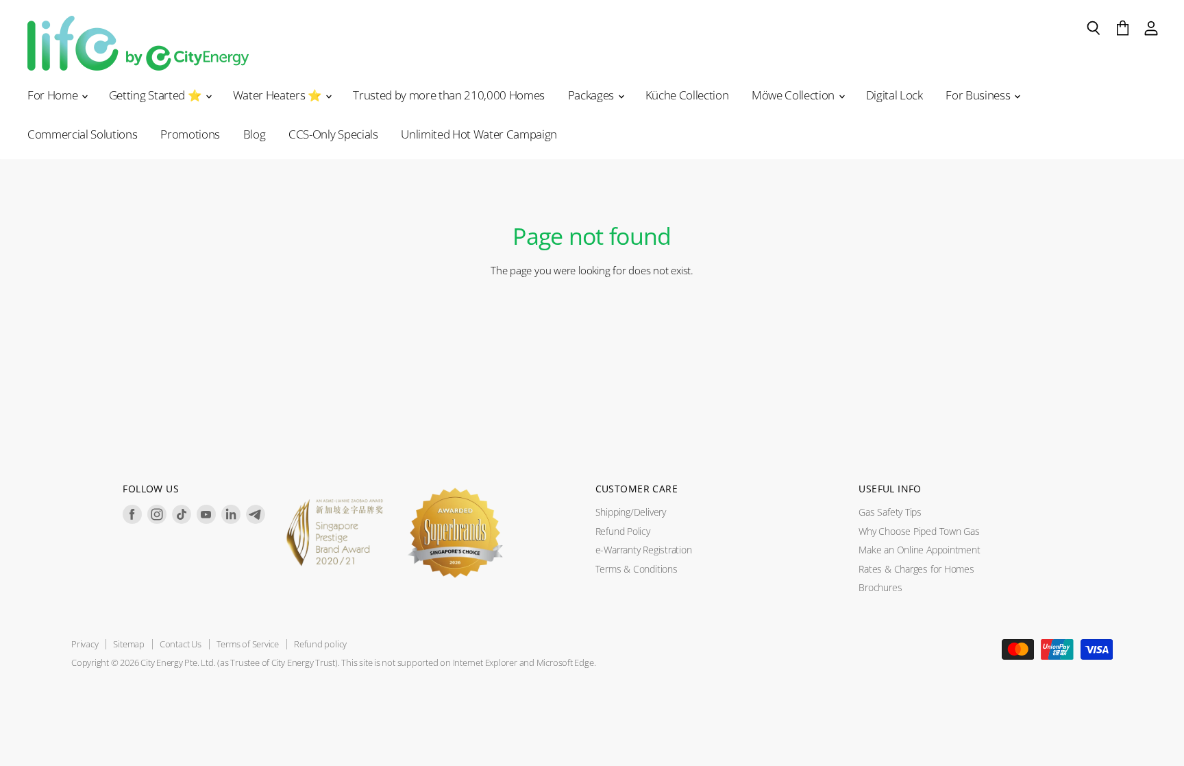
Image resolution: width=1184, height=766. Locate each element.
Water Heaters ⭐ (279, 95)
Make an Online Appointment (919, 549)
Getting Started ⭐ (156, 95)
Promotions (190, 134)
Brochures (880, 587)
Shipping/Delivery (630, 511)
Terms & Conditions (636, 568)
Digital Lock (894, 95)
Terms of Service (248, 644)
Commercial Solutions (82, 134)
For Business (979, 95)
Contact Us (180, 644)
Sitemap (128, 644)
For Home (53, 95)
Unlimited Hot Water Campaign (479, 134)
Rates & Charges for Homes (916, 568)
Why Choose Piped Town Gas (919, 531)
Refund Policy (622, 531)
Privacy (84, 644)
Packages (592, 95)
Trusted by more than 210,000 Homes (449, 95)
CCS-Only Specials (333, 134)
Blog (254, 134)
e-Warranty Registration (643, 549)
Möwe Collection (794, 95)
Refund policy (320, 644)
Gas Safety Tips (890, 511)
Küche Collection (687, 95)
